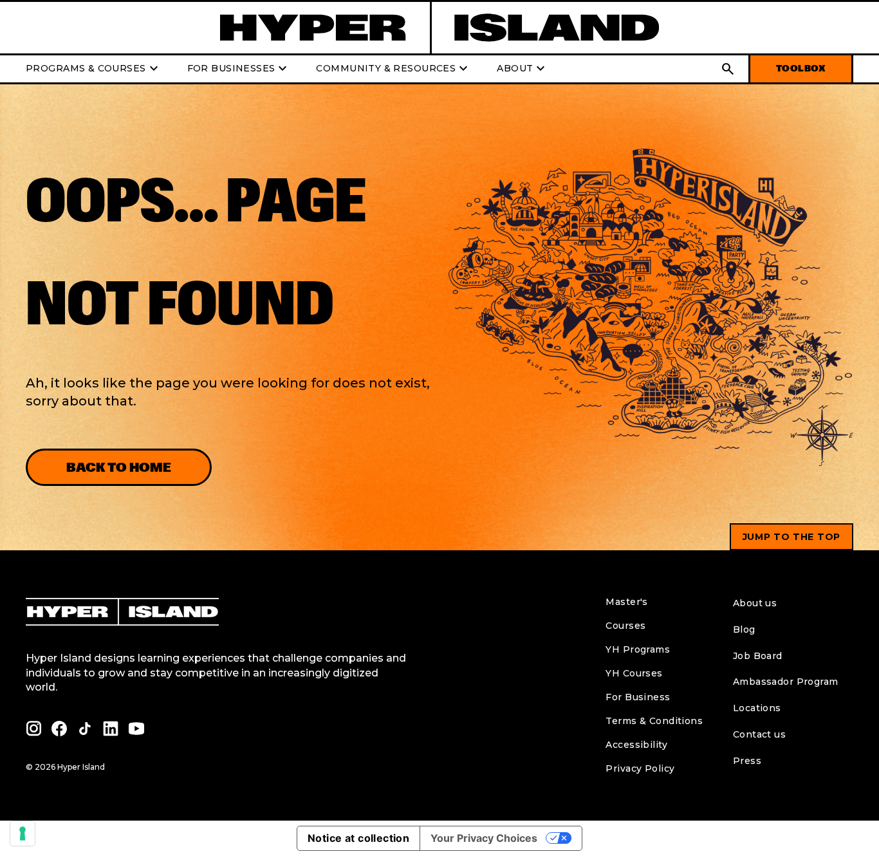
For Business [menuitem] (638, 697)
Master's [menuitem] (626, 602)
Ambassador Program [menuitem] (785, 681)
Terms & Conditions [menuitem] (654, 721)
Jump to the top (792, 537)
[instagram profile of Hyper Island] (33, 728)
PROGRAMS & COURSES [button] (94, 69)
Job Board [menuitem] (757, 656)
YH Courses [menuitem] (634, 673)
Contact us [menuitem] (759, 734)
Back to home (118, 467)
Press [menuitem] (747, 761)
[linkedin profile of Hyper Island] (110, 728)
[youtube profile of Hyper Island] (136, 728)
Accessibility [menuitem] (636, 745)
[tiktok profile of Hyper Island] (85, 728)
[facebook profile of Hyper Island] (59, 728)
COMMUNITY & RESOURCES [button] (393, 69)
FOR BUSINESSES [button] (239, 69)
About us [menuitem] (755, 603)
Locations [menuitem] (757, 708)
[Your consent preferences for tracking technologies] (22, 833)
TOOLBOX (801, 68)
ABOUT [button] (522, 69)
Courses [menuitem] (625, 625)
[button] (728, 69)
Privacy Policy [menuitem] (640, 768)
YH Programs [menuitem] (638, 649)
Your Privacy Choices (483, 838)
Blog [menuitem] (744, 629)
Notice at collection (358, 838)
